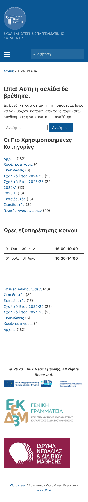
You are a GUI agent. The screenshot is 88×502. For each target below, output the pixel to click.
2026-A (10, 187)
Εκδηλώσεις (14, 318)
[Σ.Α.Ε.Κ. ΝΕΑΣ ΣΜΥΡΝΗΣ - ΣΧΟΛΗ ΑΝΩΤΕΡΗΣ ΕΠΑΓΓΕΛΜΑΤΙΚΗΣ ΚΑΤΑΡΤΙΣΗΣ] (15, 18)
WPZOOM (44, 490)
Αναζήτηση (78, 54)
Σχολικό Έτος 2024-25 (24, 312)
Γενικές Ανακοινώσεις (23, 289)
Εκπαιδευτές (14, 300)
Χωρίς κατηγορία (18, 323)
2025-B (10, 193)
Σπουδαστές (14, 294)
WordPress (18, 485)
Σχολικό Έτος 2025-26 (24, 306)
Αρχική (9, 71)
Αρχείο (10, 329)
